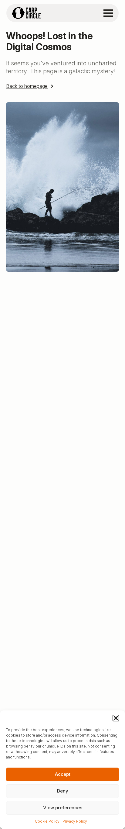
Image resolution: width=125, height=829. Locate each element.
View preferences (62, 807)
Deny (62, 791)
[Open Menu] (108, 13)
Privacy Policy (74, 821)
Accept (62, 774)
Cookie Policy (47, 821)
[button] (116, 718)
